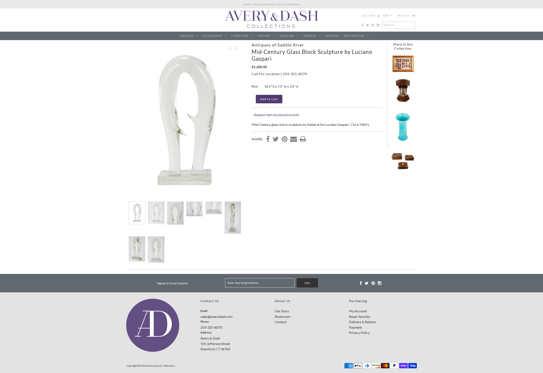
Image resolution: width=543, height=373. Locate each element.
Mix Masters (354, 36)
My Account (358, 311)
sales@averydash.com (216, 316)
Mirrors (332, 36)
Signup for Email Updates (172, 283)
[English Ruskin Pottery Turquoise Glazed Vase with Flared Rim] (403, 142)
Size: (255, 86)
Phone (204, 321)
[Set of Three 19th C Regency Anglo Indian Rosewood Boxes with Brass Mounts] (403, 172)
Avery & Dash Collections (161, 365)
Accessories (212, 36)
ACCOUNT (369, 15)
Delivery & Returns (362, 322)
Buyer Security (359, 316)
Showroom (282, 316)
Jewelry (309, 36)
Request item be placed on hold (276, 115)
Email (203, 311)
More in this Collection (403, 46)
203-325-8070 (295, 74)
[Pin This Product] (284, 139)
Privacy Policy (359, 333)
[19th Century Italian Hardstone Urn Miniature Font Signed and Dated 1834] (403, 101)
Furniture (240, 36)
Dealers (187, 36)
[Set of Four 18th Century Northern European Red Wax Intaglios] (403, 72)
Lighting (287, 36)
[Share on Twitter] (276, 139)
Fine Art (264, 36)
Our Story (282, 311)
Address (206, 332)
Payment (355, 327)
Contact (281, 322)
